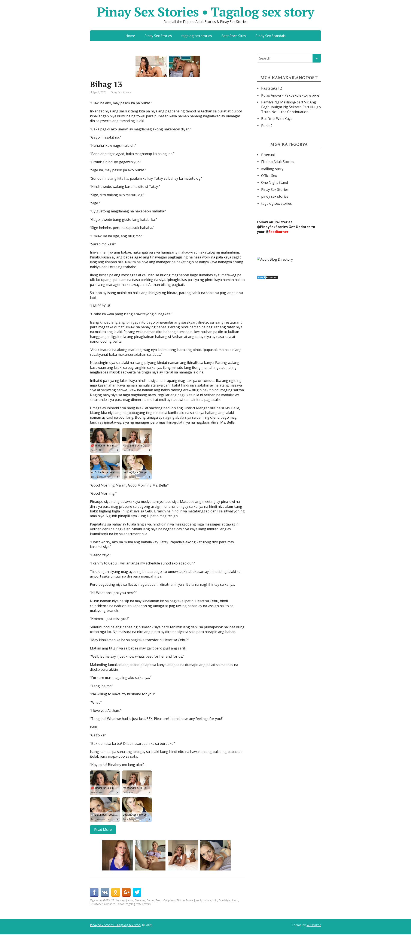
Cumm (151, 900)
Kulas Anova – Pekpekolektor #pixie (290, 95)
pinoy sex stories (274, 196)
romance (109, 904)
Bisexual (268, 154)
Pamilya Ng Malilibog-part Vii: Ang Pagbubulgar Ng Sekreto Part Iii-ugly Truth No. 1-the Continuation (291, 107)
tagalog (130, 904)
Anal (130, 900)
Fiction (181, 900)
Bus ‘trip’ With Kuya (276, 118)
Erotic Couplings (166, 900)
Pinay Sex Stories (158, 35)
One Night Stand (228, 900)
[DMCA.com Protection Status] (267, 277)
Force (189, 900)
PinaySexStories (274, 226)
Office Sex (269, 175)
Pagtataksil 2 (271, 88)
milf (215, 900)
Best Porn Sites (233, 35)
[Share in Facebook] (94, 892)
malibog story (272, 168)
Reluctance (96, 904)
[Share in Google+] (126, 892)
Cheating (140, 900)
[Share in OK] (115, 892)
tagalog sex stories (196, 35)
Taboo (120, 904)
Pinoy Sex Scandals (270, 35)
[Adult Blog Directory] (275, 259)
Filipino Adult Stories (277, 161)
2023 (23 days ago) (115, 900)
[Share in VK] (105, 892)
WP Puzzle (314, 925)
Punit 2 (267, 125)
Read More (103, 829)
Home (130, 35)
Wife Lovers (143, 904)
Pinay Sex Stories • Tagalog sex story (205, 11)
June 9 (197, 900)
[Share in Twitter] (137, 892)
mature (207, 900)
